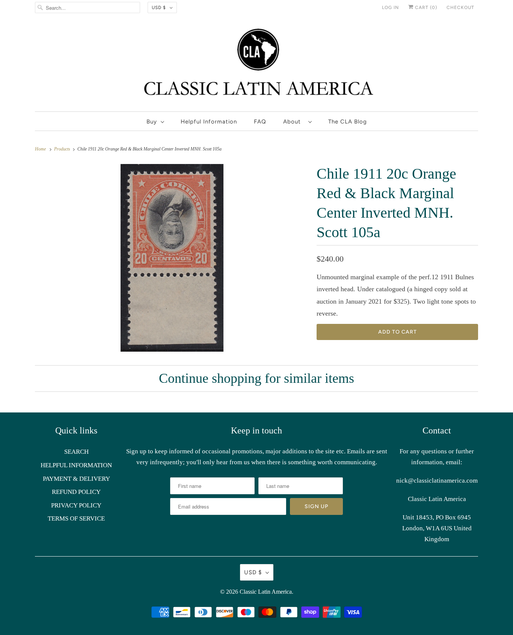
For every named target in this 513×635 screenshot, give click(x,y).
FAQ (260, 121)
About (294, 121)
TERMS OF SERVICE (76, 518)
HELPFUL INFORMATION (76, 465)
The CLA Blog (347, 121)
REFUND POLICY (76, 491)
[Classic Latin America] (256, 65)
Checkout (460, 7)
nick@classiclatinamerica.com (437, 480)
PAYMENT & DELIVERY (76, 478)
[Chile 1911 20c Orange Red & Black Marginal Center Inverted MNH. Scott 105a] (172, 258)
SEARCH (76, 451)
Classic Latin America (266, 591)
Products (62, 149)
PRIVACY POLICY (76, 505)
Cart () (425, 7)
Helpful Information (209, 121)
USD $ (159, 7)
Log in (390, 7)
